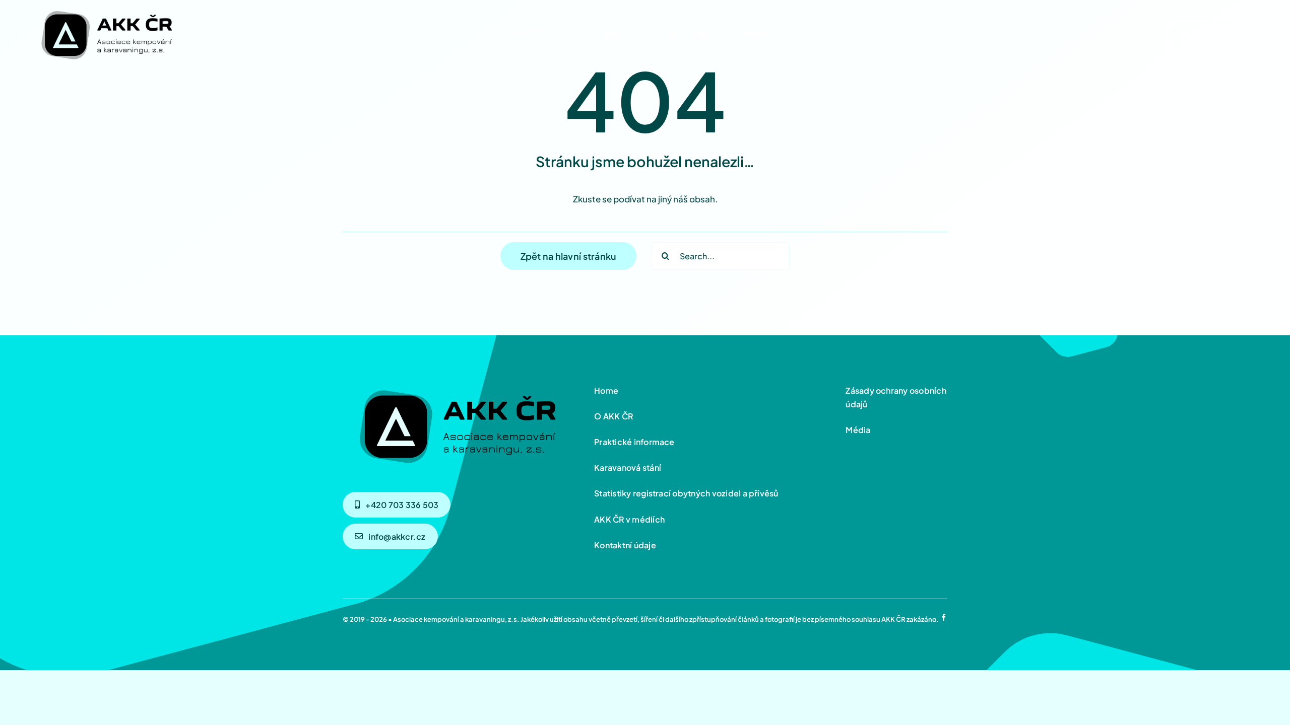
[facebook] (943, 617)
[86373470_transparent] (105, 8)
